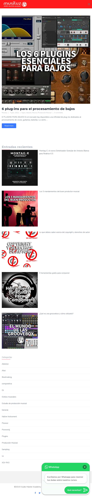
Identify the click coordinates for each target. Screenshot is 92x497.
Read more (9, 126)
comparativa (7, 383)
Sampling (5, 449)
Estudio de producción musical (14, 403)
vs (3, 456)
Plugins (5, 436)
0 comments (58, 113)
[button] (85, 467)
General (5, 410)
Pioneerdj (6, 429)
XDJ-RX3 (5, 462)
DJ (3, 390)
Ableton (5, 364)
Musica (34, 113)
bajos (24, 113)
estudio (29, 113)
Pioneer (5, 423)
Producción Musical (45, 113)
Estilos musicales (9, 397)
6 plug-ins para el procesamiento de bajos (38, 109)
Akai (4, 370)
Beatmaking (7, 377)
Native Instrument (9, 416)
